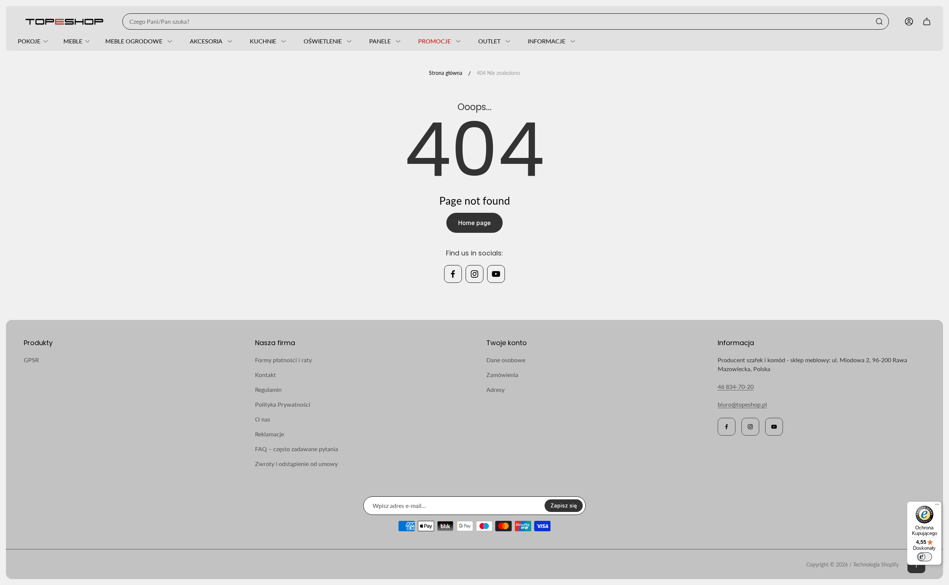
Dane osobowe (505, 359)
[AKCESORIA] (228, 41)
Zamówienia (502, 374)
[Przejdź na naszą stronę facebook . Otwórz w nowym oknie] (453, 274)
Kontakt (265, 374)
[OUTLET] (506, 41)
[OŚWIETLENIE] (348, 41)
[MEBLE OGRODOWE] (168, 41)
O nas (262, 419)
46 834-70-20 (736, 386)
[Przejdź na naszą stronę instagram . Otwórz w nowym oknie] (474, 274)
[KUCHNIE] (282, 41)
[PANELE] (397, 41)
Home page (474, 223)
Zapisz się (563, 505)
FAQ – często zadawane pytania (296, 448)
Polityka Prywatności (282, 404)
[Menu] (937, 506)
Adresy (495, 389)
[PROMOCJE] (457, 41)
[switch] (924, 556)
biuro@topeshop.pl (742, 404)
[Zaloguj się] (909, 21)
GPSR (31, 359)
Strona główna (445, 73)
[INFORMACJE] (571, 41)
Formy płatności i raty (283, 359)
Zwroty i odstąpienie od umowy (296, 463)
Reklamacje (269, 433)
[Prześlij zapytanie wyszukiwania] (879, 21)
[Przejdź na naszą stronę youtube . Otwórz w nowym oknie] (496, 274)
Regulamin (268, 389)
